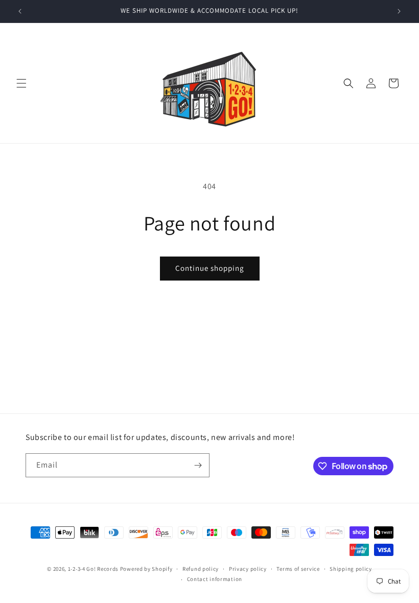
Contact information (214, 579)
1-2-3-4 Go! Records (93, 568)
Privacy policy (248, 568)
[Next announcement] (399, 11)
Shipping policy (351, 568)
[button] (21, 83)
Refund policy (200, 568)
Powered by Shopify (146, 568)
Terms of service (297, 568)
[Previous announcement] (20, 11)
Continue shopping (209, 268)
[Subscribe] (198, 465)
